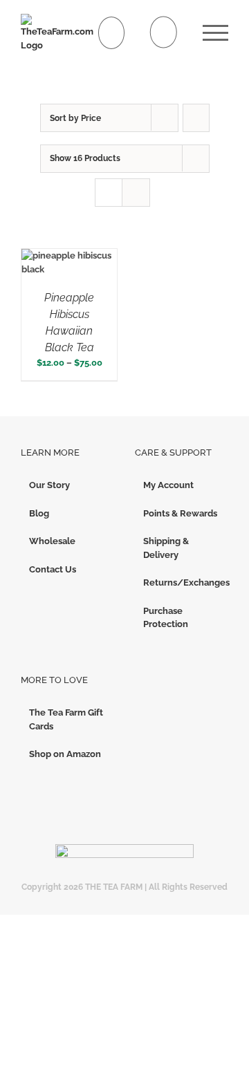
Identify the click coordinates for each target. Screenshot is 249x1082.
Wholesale (52, 541)
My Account (168, 485)
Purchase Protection (165, 618)
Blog (39, 513)
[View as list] (135, 192)
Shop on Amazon (65, 754)
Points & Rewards (180, 513)
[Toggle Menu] (215, 33)
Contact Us (52, 569)
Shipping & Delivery (166, 548)
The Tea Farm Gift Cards (66, 719)
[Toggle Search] (163, 32)
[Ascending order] (196, 118)
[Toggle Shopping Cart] (111, 33)
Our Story (49, 485)
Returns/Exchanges (182, 582)
